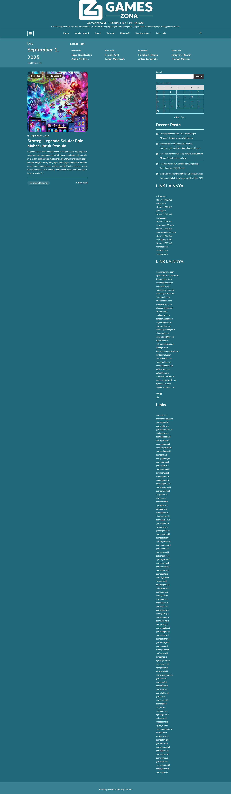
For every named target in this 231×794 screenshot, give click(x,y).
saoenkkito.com (163, 286)
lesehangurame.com (165, 272)
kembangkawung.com (165, 329)
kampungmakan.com (165, 293)
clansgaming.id (162, 613)
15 (158, 101)
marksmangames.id (164, 675)
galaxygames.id (163, 556)
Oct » (183, 117)
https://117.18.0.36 (164, 200)
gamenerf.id (161, 682)
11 (178, 97)
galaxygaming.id (163, 530)
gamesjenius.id (162, 465)
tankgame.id (161, 732)
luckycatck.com (163, 297)
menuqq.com (162, 254)
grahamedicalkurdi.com (166, 380)
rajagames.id (161, 494)
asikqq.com (161, 196)
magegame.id (162, 722)
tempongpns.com (164, 279)
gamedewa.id (162, 502)
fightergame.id (162, 714)
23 (164, 106)
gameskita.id (161, 415)
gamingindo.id (162, 758)
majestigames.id (163, 484)
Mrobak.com (161, 311)
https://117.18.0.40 (164, 243)
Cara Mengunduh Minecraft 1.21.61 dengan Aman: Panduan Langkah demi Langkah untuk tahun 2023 (181, 176)
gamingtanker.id (163, 628)
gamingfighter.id (163, 631)
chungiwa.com (162, 333)
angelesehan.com (164, 304)
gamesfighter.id (163, 639)
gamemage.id (162, 700)
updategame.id (162, 588)
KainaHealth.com (163, 362)
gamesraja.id (161, 455)
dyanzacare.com (163, 384)
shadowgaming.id (163, 447)
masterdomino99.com (166, 232)
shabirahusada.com (164, 366)
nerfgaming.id (162, 624)
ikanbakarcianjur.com (165, 337)
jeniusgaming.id (163, 440)
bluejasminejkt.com (164, 308)
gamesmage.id (162, 642)
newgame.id (161, 581)
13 (192, 97)
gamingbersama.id (164, 429)
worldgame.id (162, 595)
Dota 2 (98, 33)
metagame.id (162, 711)
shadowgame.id (163, 516)
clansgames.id (162, 649)
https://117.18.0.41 (164, 221)
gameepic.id (161, 704)
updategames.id (163, 559)
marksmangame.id (164, 729)
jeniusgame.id (162, 599)
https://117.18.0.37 (164, 236)
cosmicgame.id (163, 585)
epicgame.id (161, 718)
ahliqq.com (161, 203)
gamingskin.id (162, 606)
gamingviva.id (162, 772)
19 (185, 101)
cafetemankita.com (164, 319)
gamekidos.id (162, 743)
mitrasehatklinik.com (165, 344)
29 (158, 111)
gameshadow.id (163, 491)
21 (198, 101)
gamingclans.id (162, 610)
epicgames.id (162, 668)
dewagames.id (162, 473)
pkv (157, 397)
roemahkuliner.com (164, 283)
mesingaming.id (163, 765)
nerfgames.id (162, 653)
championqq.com (163, 239)
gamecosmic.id (163, 567)
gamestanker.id (162, 740)
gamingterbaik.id (163, 437)
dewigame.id (161, 509)
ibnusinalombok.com (165, 376)
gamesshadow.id (163, 451)
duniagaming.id (162, 433)
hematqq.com (162, 247)
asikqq (159, 393)
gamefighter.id (162, 693)
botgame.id (161, 707)
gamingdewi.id (162, 422)
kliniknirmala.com (163, 355)
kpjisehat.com (162, 340)
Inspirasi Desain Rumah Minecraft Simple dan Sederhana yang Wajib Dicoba (179, 166)
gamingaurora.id (163, 520)
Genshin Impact (142, 33)
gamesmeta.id (162, 635)
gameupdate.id (162, 570)
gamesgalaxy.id (162, 538)
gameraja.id (161, 498)
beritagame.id (162, 592)
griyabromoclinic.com (165, 387)
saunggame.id (162, 512)
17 (171, 101)
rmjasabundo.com (164, 322)
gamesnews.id (162, 552)
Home (66, 33)
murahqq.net (161, 218)
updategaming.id (163, 541)
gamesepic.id (162, 646)
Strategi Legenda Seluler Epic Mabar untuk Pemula (55, 143)
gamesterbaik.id (163, 469)
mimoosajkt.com (163, 326)
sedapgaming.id (163, 458)
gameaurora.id (162, 563)
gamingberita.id (162, 523)
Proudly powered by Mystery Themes (115, 789)
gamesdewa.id (162, 462)
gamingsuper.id (162, 769)
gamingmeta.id (162, 621)
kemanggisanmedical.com (167, 351)
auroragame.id (162, 577)
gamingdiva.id (162, 761)
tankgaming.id (162, 736)
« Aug (176, 117)
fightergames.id (163, 660)
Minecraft (125, 33)
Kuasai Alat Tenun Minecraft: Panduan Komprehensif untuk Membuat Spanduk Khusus (180, 146)
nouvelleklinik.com (164, 358)
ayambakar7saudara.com (167, 275)
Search (159, 72)
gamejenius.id (162, 505)
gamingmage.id (162, 617)
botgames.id (161, 657)
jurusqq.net (161, 211)
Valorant (110, 33)
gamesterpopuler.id (164, 419)
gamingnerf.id (162, 603)
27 (192, 106)
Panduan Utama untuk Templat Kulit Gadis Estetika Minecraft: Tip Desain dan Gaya (181, 156)
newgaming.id (162, 527)
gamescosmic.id (163, 545)
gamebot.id (161, 696)
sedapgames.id (162, 480)
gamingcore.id (162, 754)
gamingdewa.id (162, 426)
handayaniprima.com (165, 290)
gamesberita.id (162, 548)
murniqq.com (162, 250)
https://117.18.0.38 (164, 229)
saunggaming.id (163, 444)
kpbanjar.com (162, 347)
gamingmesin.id (163, 747)
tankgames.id (162, 671)
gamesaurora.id (163, 534)
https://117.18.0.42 (164, 214)
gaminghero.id (162, 751)
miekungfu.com (163, 315)
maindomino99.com (165, 225)
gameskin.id (161, 678)
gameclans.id (162, 686)
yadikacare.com (163, 369)
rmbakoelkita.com (164, 301)
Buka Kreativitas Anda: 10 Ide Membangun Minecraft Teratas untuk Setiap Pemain (178, 136)
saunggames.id (162, 476)
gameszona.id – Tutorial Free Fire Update (115, 23)
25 (178, 106)
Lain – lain (161, 33)
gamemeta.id (162, 689)
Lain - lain (36, 76)
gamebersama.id (163, 487)
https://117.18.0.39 (164, 207)
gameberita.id (162, 574)
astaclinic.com (162, 373)
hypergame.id (162, 725)
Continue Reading (38, 183)
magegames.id (162, 664)
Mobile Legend (82, 33)
